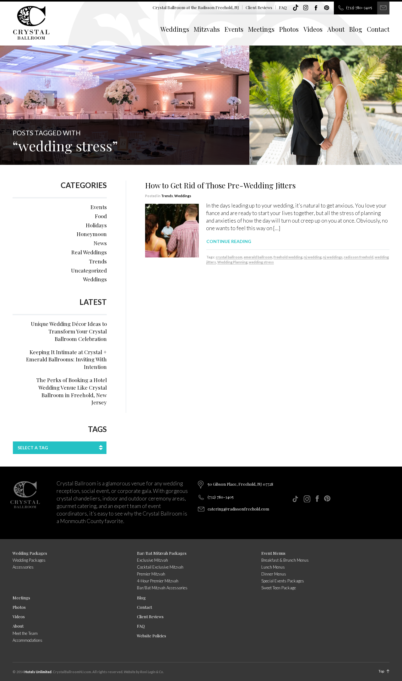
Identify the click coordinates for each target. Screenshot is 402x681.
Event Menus (273, 553)
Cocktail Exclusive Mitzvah (160, 567)
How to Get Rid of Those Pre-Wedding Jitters (220, 185)
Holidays (96, 225)
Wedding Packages (30, 553)
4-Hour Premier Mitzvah (157, 580)
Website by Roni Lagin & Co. (144, 672)
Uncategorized (89, 270)
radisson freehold (358, 257)
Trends (167, 196)
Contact (378, 29)
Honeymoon (92, 233)
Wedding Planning (232, 262)
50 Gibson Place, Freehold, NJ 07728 (240, 484)
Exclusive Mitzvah (152, 560)
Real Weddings (89, 252)
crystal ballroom (229, 257)
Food (101, 216)
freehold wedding (288, 257)
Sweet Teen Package (278, 587)
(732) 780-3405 (359, 7)
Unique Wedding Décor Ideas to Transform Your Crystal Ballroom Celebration (69, 331)
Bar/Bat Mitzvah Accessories (162, 587)
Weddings (174, 29)
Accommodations (27, 640)
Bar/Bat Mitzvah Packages (162, 553)
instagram (306, 8)
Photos (289, 29)
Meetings (261, 29)
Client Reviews (259, 7)
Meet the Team (25, 633)
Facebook (316, 8)
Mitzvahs (207, 29)
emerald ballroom (258, 257)
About (336, 29)
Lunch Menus (273, 567)
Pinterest (326, 8)
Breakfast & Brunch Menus (285, 560)
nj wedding (313, 257)
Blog (355, 29)
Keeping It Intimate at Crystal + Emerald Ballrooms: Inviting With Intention (66, 359)
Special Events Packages (282, 580)
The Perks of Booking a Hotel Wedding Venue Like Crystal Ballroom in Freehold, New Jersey (71, 391)
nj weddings (333, 257)
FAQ (283, 7)
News (100, 243)
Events (234, 29)
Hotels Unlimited (38, 672)
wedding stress (261, 262)
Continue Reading (228, 241)
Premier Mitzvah (151, 573)
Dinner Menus (273, 573)
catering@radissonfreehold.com (238, 508)
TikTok (295, 8)
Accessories (23, 567)
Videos (313, 29)
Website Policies (151, 635)
